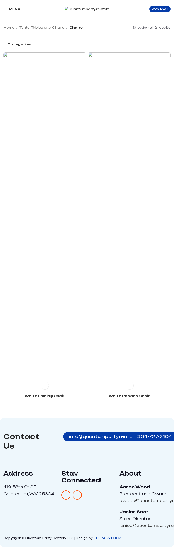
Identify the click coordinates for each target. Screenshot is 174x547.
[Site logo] (87, 9)
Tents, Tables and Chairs (41, 27)
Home (8, 27)
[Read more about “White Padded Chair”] (129, 385)
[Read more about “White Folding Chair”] (45, 385)
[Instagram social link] (77, 495)
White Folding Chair (45, 396)
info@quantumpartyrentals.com (108, 436)
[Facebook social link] (65, 495)
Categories (19, 44)
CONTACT (160, 8)
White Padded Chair (129, 396)
